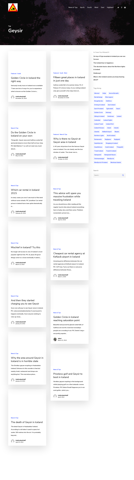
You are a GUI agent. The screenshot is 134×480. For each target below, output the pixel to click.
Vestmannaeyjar (99, 158)
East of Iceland (98, 108)
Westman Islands (116, 162)
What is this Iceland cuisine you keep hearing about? (108, 78)
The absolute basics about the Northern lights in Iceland (109, 68)
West (65, 73)
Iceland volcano (99, 128)
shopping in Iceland (112, 143)
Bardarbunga (98, 97)
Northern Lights (99, 135)
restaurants (98, 139)
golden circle (98, 112)
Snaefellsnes (98, 147)
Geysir (118, 108)
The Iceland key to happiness (103, 63)
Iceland (119, 116)
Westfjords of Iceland (100, 162)
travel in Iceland (111, 151)
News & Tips (63, 134)
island (109, 128)
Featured (13, 73)
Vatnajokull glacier (110, 154)
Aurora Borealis (114, 93)
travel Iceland (98, 151)
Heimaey (108, 112)
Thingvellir (120, 147)
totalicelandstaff (21, 96)
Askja (104, 93)
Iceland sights (108, 120)
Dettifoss (109, 101)
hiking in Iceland (99, 116)
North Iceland (111, 135)
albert (60, 338)
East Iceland (111, 105)
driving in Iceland (99, 105)
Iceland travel (98, 124)
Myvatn (117, 131)
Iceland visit (110, 124)
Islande (116, 128)
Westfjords (110, 158)
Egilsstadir (109, 108)
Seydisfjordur (98, 143)
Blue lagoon (109, 97)
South (19, 73)
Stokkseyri (97, 73)
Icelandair (97, 120)
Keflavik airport (107, 131)
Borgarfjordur (98, 101)
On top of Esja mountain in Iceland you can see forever (109, 57)
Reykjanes (108, 139)
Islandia (96, 131)
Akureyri (96, 93)
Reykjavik (117, 139)
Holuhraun (110, 116)
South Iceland (109, 147)
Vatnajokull (97, 154)
